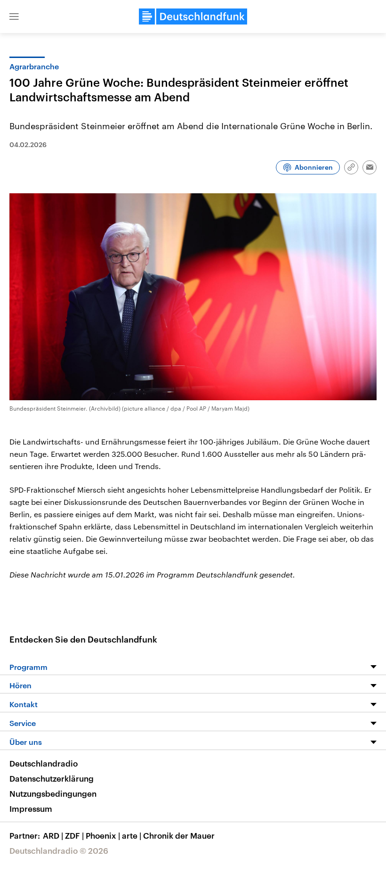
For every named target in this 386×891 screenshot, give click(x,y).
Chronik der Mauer (179, 835)
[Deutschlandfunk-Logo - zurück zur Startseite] (193, 16)
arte (131, 835)
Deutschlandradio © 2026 (58, 850)
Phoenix (103, 835)
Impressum (30, 808)
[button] (14, 16)
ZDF (74, 835)
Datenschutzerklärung (51, 778)
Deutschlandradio (43, 763)
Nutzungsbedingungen (52, 793)
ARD (53, 835)
